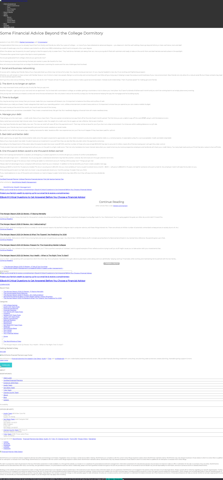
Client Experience (9, 4)
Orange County (63, 439)
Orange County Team (11, 392)
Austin (44, 358)
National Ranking (9, 320)
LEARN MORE (5, 284)
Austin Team (7, 385)
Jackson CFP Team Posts (12, 315)
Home (5, 336)
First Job (46, 179)
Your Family (7, 332)
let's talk (3, 351)
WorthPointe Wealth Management (24, 182)
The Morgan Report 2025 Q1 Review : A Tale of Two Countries (25, 266)
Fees (8, 7)
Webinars (6, 327)
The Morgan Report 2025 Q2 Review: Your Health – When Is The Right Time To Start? (34, 255)
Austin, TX (47, 439)
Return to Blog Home (111, 263)
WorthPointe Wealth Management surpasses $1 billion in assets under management (33, 268)
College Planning (25, 179)
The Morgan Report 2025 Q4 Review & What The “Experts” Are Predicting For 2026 (33, 235)
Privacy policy (118, 479)
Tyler (49, 358)
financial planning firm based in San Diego (26, 358)
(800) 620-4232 (8, 27)
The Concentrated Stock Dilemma (15, 293)
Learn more (4, 360)
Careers (9, 19)
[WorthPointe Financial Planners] (13, 1)
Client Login (11, 22)
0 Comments (42, 42)
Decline (111, 479)
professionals (59, 358)
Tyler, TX (54, 439)
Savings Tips (59, 179)
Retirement (7, 323)
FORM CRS (6, 365)
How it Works (8, 12)
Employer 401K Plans (10, 383)
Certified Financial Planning (13, 380)
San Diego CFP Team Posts (12, 325)
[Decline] (123, 479)
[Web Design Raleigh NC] (1, 452)
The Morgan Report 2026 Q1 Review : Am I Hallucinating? (23, 224)
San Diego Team (9, 388)
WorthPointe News (10, 328)
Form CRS (10, 10)
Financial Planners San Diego (33, 439)
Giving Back (11, 20)
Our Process (11, 9)
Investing (6, 313)
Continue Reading (6, 219)
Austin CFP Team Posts (11, 307)
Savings (52, 179)
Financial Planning (9, 310)
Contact (6, 25)
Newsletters (7, 322)
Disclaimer (92, 439)
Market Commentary (27, 42)
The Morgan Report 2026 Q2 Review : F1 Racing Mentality (23, 214)
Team (5, 14)
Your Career (7, 330)
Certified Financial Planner (9, 179)
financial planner (37, 179)
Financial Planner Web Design (12, 452)
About (5, 15)
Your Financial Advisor (11, 333)
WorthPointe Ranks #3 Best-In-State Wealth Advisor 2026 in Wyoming (28, 296)
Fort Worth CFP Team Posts (13, 312)
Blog (5, 24)
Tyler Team (7, 390)
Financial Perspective (10, 308)
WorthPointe (17, 439)
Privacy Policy (83, 439)
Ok (107, 479)
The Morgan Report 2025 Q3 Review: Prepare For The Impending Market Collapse (33, 245)
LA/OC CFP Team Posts (11, 317)
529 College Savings (10, 305)
